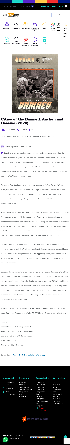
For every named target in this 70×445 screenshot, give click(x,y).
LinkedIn (30, 355)
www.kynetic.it (16, 438)
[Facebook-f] (66, 6)
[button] (5, 439)
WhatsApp (41, 355)
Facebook (16, 355)
